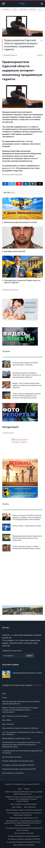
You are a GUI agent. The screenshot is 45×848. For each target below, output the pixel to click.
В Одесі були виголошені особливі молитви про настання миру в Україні (26, 547)
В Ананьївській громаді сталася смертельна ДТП (19, 769)
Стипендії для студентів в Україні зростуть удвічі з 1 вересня (25, 364)
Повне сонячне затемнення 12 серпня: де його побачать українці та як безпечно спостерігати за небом (26, 396)
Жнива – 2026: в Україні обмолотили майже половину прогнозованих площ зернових (27, 385)
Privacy (4, 697)
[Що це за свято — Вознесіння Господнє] (6, 527)
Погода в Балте (8, 433)
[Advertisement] (22, 578)
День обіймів (6, 720)
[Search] (42, 3)
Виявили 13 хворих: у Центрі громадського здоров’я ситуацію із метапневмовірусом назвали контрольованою (20, 710)
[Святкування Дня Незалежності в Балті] (22, 208)
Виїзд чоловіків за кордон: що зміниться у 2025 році (20, 728)
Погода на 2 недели (19, 442)
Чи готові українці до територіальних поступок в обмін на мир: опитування (24, 814)
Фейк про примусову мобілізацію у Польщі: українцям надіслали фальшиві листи (23, 793)
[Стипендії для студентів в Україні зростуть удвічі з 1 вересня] (22, 267)
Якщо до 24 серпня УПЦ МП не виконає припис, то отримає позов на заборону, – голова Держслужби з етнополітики (27, 517)
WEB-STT (37, 784)
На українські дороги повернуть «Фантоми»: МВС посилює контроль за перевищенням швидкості (26, 375)
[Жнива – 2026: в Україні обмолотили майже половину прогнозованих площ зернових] (6, 384)
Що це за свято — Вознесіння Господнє (26, 526)
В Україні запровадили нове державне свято (18, 761)
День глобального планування (13, 773)
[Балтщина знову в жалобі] (22, 238)
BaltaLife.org (20, 784)
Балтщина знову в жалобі (14, 251)
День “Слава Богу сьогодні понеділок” (15, 716)
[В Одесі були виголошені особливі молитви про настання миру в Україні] (6, 547)
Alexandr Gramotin (10, 55)
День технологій (8, 724)
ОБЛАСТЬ (40, 55)
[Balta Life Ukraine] (22, 4)
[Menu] (3, 3)
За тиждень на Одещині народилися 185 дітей (18, 765)
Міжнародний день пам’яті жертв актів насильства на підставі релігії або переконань (27, 538)
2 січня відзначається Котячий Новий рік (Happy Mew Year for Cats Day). (23, 829)
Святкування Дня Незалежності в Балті (20, 222)
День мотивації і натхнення (11, 757)
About (4, 693)
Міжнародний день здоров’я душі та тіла (16, 738)
